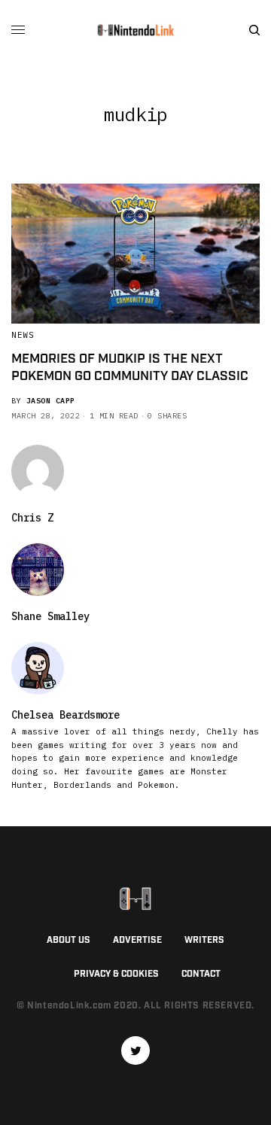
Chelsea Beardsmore (65, 715)
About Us (68, 940)
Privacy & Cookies (116, 974)
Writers (204, 940)
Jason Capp (50, 401)
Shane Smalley (50, 616)
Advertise (137, 940)
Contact (201, 974)
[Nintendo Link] (135, 30)
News (22, 335)
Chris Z (32, 517)
